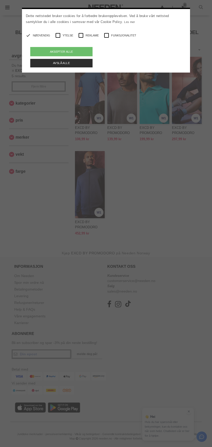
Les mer (129, 21)
